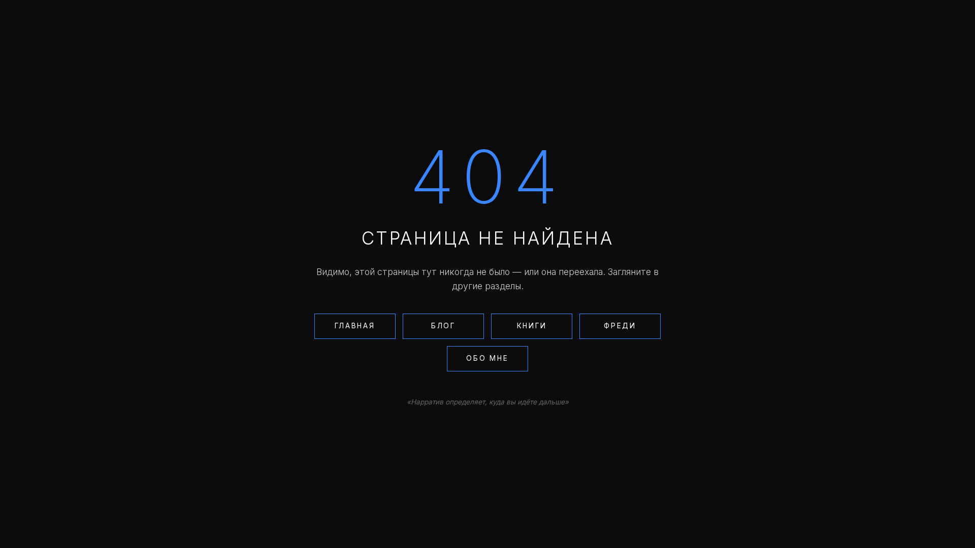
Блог (443, 326)
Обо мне (487, 358)
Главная (355, 326)
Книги (532, 326)
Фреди (620, 326)
